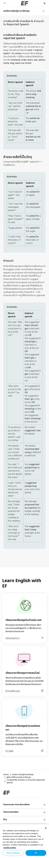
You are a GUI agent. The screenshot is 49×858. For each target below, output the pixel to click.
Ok (36, 853)
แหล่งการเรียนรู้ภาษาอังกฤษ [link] (22, 774)
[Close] (46, 828)
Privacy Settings (13, 853)
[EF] (24, 3)
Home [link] (6, 774)
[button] (4, 3)
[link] (16, 11)
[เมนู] (43, 11)
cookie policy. (9, 848)
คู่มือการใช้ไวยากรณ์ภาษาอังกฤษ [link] (19, 777)
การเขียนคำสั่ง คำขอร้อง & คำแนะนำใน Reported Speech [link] (26, 781)
